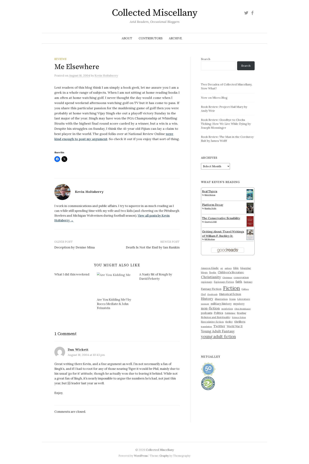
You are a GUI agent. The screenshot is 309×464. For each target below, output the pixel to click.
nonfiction (227, 308)
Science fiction (239, 317)
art (221, 268)
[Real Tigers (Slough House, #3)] (250, 194)
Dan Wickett (78, 349)
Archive (175, 38)
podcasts (206, 313)
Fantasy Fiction (211, 289)
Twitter (219, 326)
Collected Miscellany (154, 13)
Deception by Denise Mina (74, 247)
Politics (218, 313)
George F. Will (211, 222)
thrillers (239, 321)
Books (212, 272)
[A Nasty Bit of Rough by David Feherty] (160, 277)
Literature (243, 299)
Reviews (60, 59)
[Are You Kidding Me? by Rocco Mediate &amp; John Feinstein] (116, 283)
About (127, 38)
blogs (204, 272)
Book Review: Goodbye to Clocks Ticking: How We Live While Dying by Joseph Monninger (226, 123)
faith (239, 282)
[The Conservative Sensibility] (250, 221)
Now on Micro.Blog (214, 97)
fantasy (248, 281)
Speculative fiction (212, 321)
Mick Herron (210, 195)
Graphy (164, 455)
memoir (205, 303)
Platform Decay (212, 204)
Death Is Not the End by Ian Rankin (153, 247)
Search (205, 59)
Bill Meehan (210, 239)
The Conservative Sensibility (221, 218)
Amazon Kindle (210, 268)
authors (228, 268)
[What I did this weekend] (75, 275)
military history (221, 303)
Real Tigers (209, 191)
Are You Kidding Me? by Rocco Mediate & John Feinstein (114, 304)
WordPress (141, 455)
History (207, 299)
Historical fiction (230, 294)
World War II (234, 326)
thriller (229, 321)
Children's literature (231, 272)
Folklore (245, 289)
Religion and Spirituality (215, 317)
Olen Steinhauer (242, 308)
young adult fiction (218, 336)
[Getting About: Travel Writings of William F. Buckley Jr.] (250, 234)
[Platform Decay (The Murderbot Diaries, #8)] (250, 208)
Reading (241, 313)
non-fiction (210, 308)
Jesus (232, 299)
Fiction (231, 288)
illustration (221, 299)
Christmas (227, 277)
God (203, 294)
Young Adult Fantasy (218, 331)
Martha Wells (210, 208)
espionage (206, 281)
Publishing (230, 313)
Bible (236, 268)
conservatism (241, 277)
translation (206, 326)
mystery (238, 303)
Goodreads (212, 294)
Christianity (211, 277)
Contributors (150, 38)
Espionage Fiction (224, 281)
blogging (245, 268)
